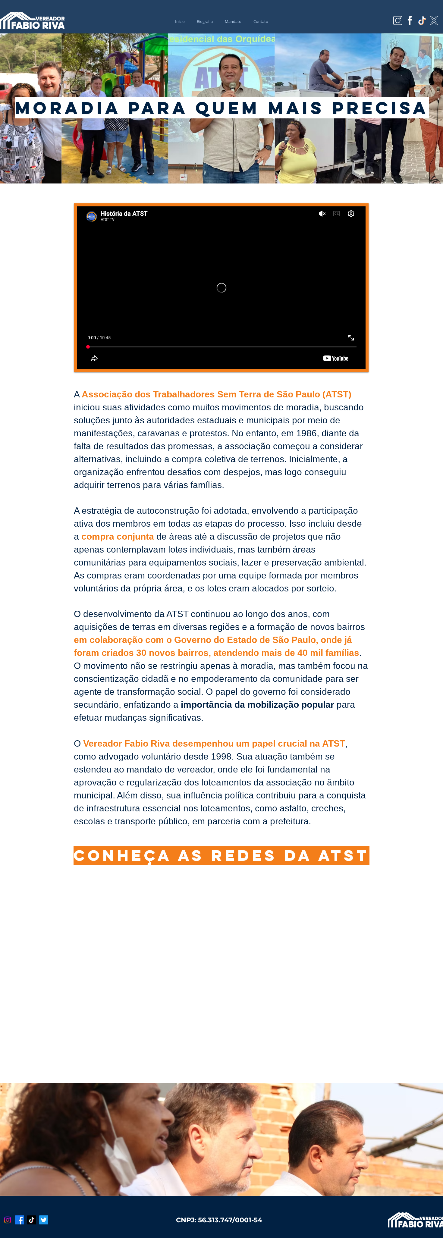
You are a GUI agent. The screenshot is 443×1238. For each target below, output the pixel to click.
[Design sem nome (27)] (397, 20)
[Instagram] (7, 1219)
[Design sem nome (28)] (409, 20)
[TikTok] (31, 1219)
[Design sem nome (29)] (421, 20)
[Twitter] (43, 1219)
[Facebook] (19, 1219)
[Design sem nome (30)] (433, 20)
